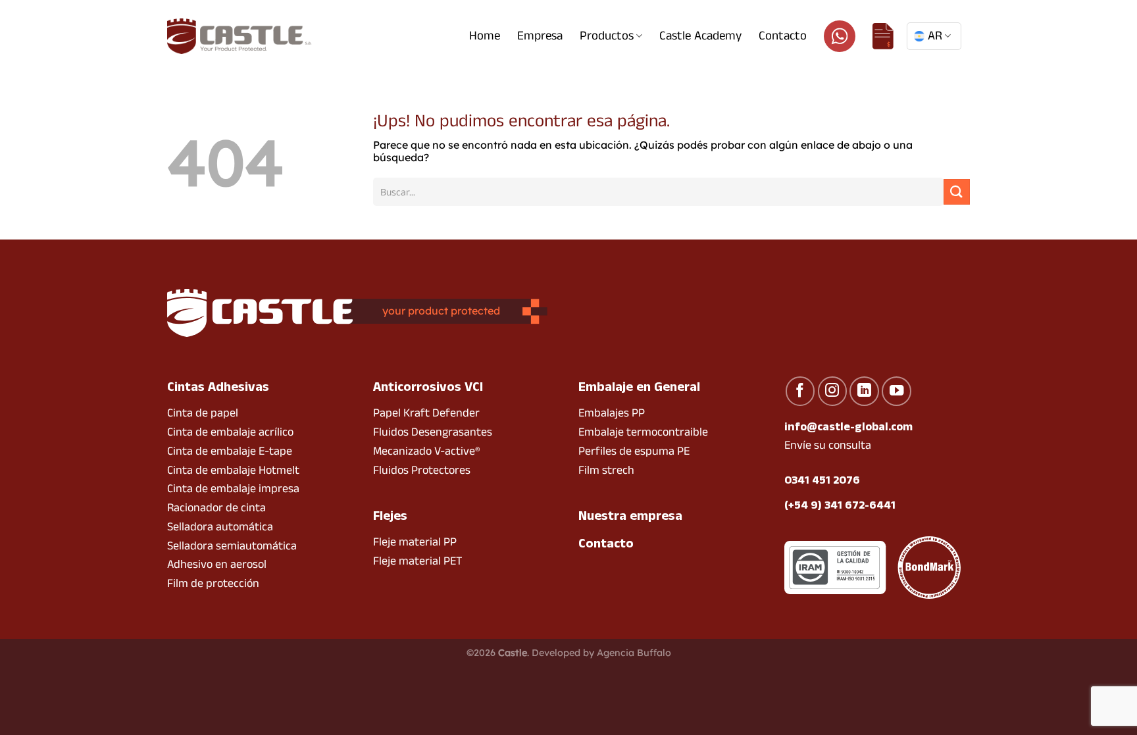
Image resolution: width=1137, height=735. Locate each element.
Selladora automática (220, 527)
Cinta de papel (202, 413)
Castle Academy (700, 36)
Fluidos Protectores (421, 470)
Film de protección (213, 583)
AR (935, 36)
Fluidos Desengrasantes (432, 432)
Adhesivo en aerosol (216, 564)
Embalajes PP (611, 413)
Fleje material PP (415, 542)
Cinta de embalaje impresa (233, 488)
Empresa (540, 36)
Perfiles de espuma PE (634, 451)
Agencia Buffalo (634, 653)
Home (484, 36)
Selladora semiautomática (232, 546)
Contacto (783, 36)
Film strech (606, 470)
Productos (607, 36)
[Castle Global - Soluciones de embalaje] (239, 35)
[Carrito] (883, 36)
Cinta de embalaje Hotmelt (233, 470)
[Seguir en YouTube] (896, 391)
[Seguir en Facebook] (800, 391)
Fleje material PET (418, 561)
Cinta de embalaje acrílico (230, 432)
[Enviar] (957, 192)
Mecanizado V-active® (426, 451)
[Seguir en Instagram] (832, 391)
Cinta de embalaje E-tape (229, 451)
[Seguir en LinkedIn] (864, 391)
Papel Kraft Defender (426, 413)
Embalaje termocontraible (643, 432)
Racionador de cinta (216, 507)
